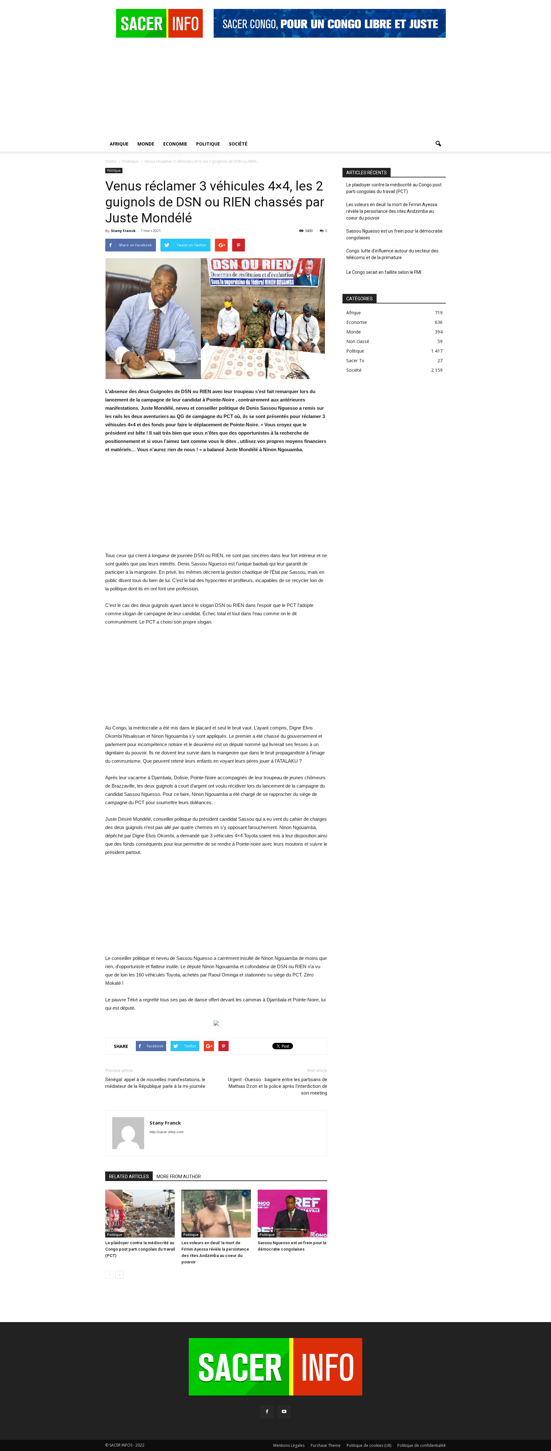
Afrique (119, 144)
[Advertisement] (275, 88)
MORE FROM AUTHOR (179, 1176)
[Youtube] (284, 1411)
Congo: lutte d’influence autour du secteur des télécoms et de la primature (392, 254)
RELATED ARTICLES (129, 1176)
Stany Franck (123, 230)
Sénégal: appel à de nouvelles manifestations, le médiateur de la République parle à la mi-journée (155, 1083)
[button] (438, 144)
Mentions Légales (289, 1445)
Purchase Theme (326, 1445)
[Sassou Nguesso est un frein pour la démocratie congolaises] (292, 1214)
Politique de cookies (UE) (369, 1445)
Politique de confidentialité (421, 1445)
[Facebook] (267, 1411)
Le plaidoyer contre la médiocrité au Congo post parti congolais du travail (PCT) (140, 1249)
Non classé (357, 341)
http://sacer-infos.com (166, 1132)
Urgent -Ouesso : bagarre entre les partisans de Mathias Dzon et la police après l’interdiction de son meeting (277, 1086)
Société (238, 144)
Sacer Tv (355, 360)
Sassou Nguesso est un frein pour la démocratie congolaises (394, 234)
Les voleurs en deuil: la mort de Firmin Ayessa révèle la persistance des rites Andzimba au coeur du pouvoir (391, 211)
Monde (145, 144)
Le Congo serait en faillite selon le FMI (383, 272)
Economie (175, 144)
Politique (208, 144)
